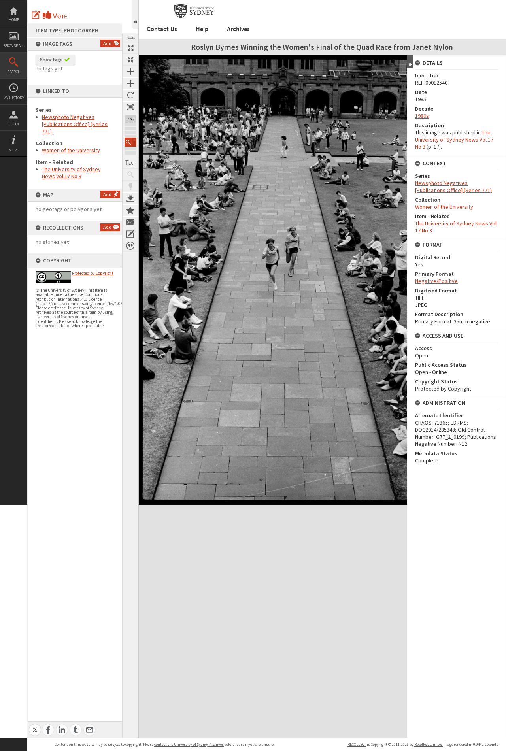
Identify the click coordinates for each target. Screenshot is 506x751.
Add (107, 43)
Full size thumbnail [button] (130, 48)
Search (14, 71)
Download (130, 198)
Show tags (51, 59)
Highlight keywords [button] (130, 186)
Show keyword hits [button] (130, 175)
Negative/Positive (436, 281)
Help (202, 29)
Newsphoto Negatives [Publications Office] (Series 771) (75, 124)
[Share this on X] (35, 725)
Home (14, 19)
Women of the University (71, 150)
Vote (55, 15)
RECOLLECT (356, 744)
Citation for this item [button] (130, 246)
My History (13, 97)
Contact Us (162, 29)
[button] (130, 142)
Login (14, 123)
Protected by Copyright (92, 273)
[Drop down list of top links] (472, 4)
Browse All (14, 45)
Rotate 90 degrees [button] (130, 95)
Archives (238, 29)
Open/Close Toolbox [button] (135, 14)
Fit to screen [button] (130, 60)
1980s (422, 115)
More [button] (14, 150)
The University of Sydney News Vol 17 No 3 (71, 173)
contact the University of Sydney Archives (189, 744)
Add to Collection (130, 210)
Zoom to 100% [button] (130, 107)
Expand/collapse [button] (410, 61)
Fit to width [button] (130, 71)
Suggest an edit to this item (36, 15)
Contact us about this (130, 222)
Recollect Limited (428, 744)
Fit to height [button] (130, 83)
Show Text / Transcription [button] (130, 163)
